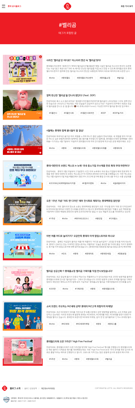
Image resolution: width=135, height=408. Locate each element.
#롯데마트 (89, 254)
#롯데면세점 (105, 254)
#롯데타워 (117, 148)
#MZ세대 (65, 324)
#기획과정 (79, 289)
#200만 (52, 289)
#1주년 (52, 218)
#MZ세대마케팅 (82, 324)
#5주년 (52, 359)
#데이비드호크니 (81, 218)
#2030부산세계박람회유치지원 (62, 183)
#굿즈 (64, 254)
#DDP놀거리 (118, 113)
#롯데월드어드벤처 (85, 78)
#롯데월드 (66, 78)
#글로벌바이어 (119, 183)
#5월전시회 (69, 113)
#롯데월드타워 (79, 148)
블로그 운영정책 (30, 388)
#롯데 (64, 148)
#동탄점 (98, 218)
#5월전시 (53, 113)
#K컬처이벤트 (88, 183)
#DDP (103, 113)
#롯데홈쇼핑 (105, 78)
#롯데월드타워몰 (99, 148)
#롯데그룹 (112, 324)
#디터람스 (113, 218)
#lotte (52, 78)
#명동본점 (122, 254)
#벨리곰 (120, 78)
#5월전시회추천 (87, 113)
